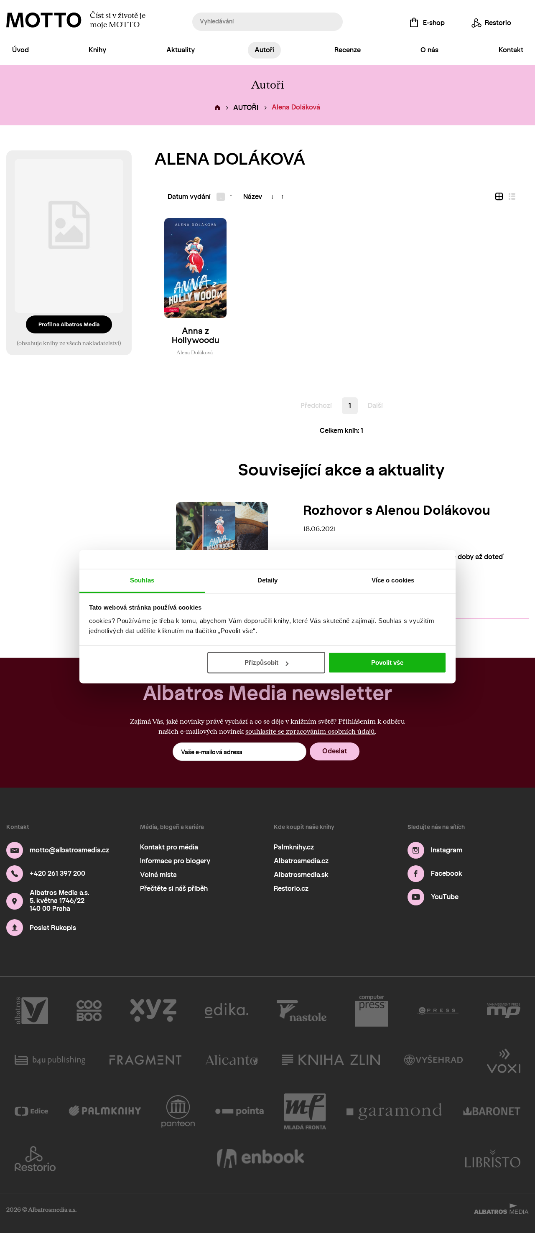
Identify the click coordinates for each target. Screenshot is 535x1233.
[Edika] (226, 1010)
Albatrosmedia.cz (301, 861)
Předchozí (316, 405)
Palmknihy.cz (294, 847)
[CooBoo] (89, 1010)
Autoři (264, 50)
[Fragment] (145, 1060)
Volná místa (158, 875)
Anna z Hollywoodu (195, 335)
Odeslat (334, 751)
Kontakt (511, 50)
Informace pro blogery (175, 861)
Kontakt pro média (169, 847)
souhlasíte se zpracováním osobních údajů (310, 731)
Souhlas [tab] (142, 580)
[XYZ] (153, 1010)
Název (252, 197)
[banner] (44, 20)
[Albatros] (31, 1010)
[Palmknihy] (104, 1111)
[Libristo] (493, 1159)
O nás (429, 50)
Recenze (347, 50)
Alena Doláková (194, 352)
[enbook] (260, 1159)
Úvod (20, 50)
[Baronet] (492, 1111)
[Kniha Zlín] (331, 1060)
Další (375, 405)
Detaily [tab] (267, 580)
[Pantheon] (178, 1111)
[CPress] (437, 1010)
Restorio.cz (291, 888)
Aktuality (180, 50)
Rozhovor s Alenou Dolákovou (396, 510)
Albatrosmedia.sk (301, 875)
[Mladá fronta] (305, 1111)
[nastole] (301, 1010)
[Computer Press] (371, 1010)
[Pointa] (240, 1111)
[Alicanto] (231, 1060)
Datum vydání (189, 197)
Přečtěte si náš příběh (174, 888)
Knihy (97, 50)
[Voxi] (504, 1060)
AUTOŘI (245, 108)
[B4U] (50, 1060)
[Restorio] (35, 1159)
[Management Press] (504, 1010)
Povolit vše (387, 662)
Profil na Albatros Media (68, 324)
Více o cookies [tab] (393, 580)
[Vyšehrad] (433, 1060)
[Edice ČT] (31, 1111)
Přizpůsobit (261, 662)
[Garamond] (394, 1111)
